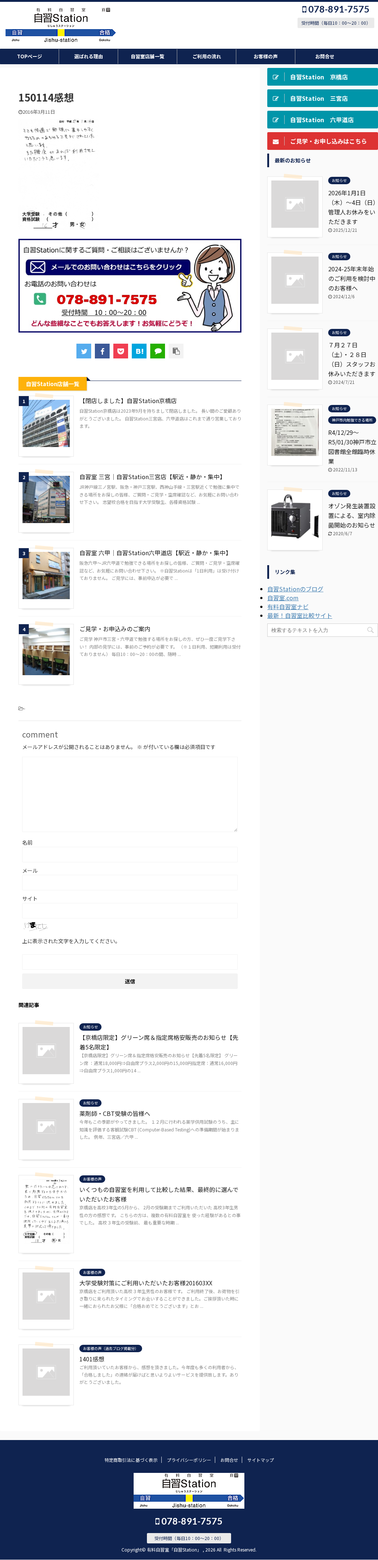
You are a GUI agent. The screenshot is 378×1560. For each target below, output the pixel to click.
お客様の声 (266, 56)
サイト (30, 898)
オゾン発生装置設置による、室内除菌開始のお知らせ (351, 515)
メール (30, 870)
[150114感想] (139, 351)
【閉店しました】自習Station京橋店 (128, 400)
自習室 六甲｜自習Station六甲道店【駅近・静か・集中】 (155, 552)
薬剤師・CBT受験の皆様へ (114, 1113)
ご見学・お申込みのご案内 (114, 628)
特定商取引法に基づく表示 (131, 1460)
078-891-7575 (338, 8)
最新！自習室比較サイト (299, 615)
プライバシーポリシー (189, 1460)
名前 (27, 842)
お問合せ (324, 56)
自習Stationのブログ (295, 588)
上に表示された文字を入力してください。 (71, 941)
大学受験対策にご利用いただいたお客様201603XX (145, 1282)
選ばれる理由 (88, 56)
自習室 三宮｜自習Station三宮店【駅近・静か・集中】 (152, 476)
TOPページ (29, 56)
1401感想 (91, 1358)
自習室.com (283, 597)
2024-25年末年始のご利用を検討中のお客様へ (351, 278)
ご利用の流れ (206, 56)
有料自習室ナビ (288, 606)
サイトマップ (260, 1460)
